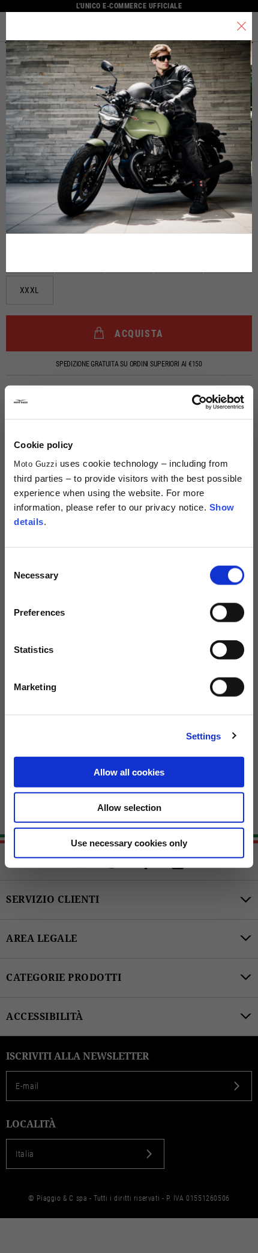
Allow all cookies (129, 772)
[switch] (227, 612)
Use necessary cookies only (129, 842)
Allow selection (129, 807)
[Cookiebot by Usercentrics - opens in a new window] (191, 402)
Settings (203, 735)
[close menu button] (241, 26)
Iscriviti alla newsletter (77, 1056)
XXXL (30, 290)
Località (31, 1124)
